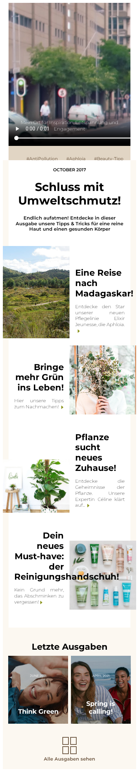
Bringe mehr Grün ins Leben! (39, 377)
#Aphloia (76, 158)
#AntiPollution (42, 158)
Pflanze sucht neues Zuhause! (95, 452)
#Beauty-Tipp (108, 158)
